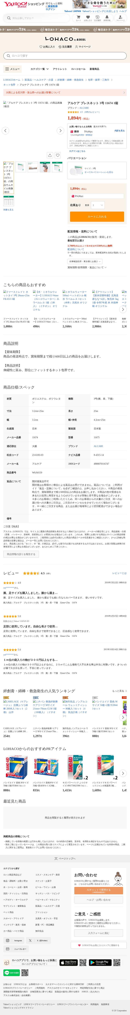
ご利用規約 (40, 988)
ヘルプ (123, 11)
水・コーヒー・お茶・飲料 (15, 887)
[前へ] (5, 130)
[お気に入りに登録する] (58, 155)
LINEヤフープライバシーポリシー (39, 1004)
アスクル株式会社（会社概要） (17, 995)
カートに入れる (97, 216)
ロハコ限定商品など (12, 875)
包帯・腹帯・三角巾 (98, 80)
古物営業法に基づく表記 (41, 991)
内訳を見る (120, 130)
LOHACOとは (20, 984)
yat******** (8, 655)
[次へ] (60, 130)
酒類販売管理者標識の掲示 (15, 991)
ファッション (41, 912)
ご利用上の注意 (93, 984)
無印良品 (39, 931)
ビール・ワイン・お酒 (45, 887)
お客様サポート (36, 984)
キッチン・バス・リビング (47, 893)
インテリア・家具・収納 (14, 925)
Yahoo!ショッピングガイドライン (18, 1008)
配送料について (76, 249)
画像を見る (8, 210)
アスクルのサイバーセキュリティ (62, 988)
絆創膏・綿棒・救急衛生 (71, 80)
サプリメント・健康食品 (14, 906)
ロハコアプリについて (33, 964)
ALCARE (84, 108)
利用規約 (95, 1004)
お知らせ (7, 984)
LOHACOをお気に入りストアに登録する (100, 945)
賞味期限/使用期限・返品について (86, 267)
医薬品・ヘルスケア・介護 (39, 80)
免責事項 (105, 1004)
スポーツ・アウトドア (13, 918)
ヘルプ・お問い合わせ (99, 900)
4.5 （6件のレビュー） (90, 112)
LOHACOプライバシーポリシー (17, 988)
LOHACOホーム (11, 80)
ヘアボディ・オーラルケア (15, 900)
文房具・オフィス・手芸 (46, 918)
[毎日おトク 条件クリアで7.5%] (65, 29)
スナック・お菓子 (43, 881)
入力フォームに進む (98, 933)
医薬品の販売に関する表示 (67, 991)
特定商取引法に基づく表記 (92, 988)
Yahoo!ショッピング (12, 1004)
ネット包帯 (9, 84)
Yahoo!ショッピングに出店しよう (100, 11)
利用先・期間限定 (85, 135)
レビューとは (119, 573)
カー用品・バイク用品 (13, 931)
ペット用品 (8, 912)
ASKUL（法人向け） (91, 991)
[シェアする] (50, 155)
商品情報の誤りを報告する (21, 554)
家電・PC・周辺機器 (44, 925)
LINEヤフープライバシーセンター (72, 1004)
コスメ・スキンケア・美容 (47, 875)
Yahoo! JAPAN (72, 11)
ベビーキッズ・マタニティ (47, 900)
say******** (8, 588)
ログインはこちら (77, 151)
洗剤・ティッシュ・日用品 (15, 893)
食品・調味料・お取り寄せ (15, 881)
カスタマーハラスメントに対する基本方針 (65, 984)
